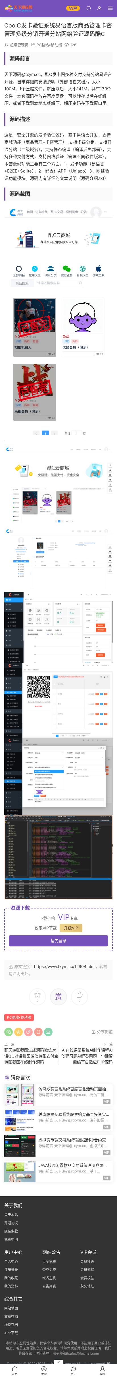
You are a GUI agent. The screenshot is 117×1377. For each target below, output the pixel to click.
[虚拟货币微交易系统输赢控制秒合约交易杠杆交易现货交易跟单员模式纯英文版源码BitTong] (19, 1146)
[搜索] (88, 8)
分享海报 (104, 1031)
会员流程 (87, 1270)
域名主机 (49, 1278)
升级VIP (71, 927)
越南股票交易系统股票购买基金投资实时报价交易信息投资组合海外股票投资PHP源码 (74, 1114)
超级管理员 (19, 44)
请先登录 (58, 940)
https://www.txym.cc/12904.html (64, 966)
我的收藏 (11, 1278)
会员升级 (87, 1261)
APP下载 (11, 1333)
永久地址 (87, 1286)
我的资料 (11, 1286)
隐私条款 (11, 1231)
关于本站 (11, 1215)
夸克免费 (49, 1270)
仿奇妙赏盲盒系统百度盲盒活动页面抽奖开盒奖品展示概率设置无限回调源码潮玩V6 (74, 1089)
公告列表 (49, 1286)
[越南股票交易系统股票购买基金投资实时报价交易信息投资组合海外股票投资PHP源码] (19, 1120)
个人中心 (11, 1261)
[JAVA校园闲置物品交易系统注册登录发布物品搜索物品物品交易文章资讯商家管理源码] (19, 1171)
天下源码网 (18, 8)
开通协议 (11, 1223)
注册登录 (11, 1270)
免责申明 (11, 1239)
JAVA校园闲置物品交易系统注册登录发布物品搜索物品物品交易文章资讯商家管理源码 (74, 1165)
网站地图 (11, 1308)
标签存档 (11, 1325)
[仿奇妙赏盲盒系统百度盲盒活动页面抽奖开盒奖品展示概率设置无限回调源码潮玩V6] (19, 1095)
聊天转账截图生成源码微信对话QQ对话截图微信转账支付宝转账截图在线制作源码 (31, 1056)
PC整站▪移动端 (49, 44)
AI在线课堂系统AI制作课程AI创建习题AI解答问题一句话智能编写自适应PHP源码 (87, 1056)
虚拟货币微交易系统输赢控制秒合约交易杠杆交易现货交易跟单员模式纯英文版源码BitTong (74, 1140)
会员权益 (87, 1278)
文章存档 (11, 1316)
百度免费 (49, 1261)
